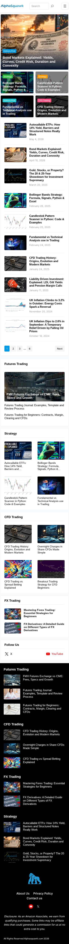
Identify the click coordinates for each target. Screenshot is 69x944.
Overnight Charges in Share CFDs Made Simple (50, 549)
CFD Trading (44, 100)
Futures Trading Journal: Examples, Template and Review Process (34, 407)
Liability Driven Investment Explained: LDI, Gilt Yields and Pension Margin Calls (46, 282)
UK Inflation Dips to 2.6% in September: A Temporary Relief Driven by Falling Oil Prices (46, 326)
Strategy (8, 76)
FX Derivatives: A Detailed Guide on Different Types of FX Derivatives (44, 627)
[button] (55, 17)
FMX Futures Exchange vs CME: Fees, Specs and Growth (33, 396)
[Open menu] (65, 6)
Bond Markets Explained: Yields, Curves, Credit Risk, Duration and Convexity (29, 61)
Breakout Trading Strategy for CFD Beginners (48, 584)
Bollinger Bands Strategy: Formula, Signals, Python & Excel (14, 86)
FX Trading (12, 600)
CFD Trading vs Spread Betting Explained (13, 584)
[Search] (52, 6)
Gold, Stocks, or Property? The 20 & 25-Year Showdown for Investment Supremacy (46, 175)
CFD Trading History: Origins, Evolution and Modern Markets (51, 110)
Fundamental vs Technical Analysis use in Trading (17, 110)
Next (60, 348)
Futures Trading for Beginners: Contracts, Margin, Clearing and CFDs (34, 416)
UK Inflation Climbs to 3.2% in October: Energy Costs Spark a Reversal (46, 303)
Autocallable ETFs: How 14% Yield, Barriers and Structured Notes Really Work (44, 129)
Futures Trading (16, 364)
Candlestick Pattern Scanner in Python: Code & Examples (50, 86)
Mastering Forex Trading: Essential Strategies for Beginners (39, 613)
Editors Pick (9, 51)
